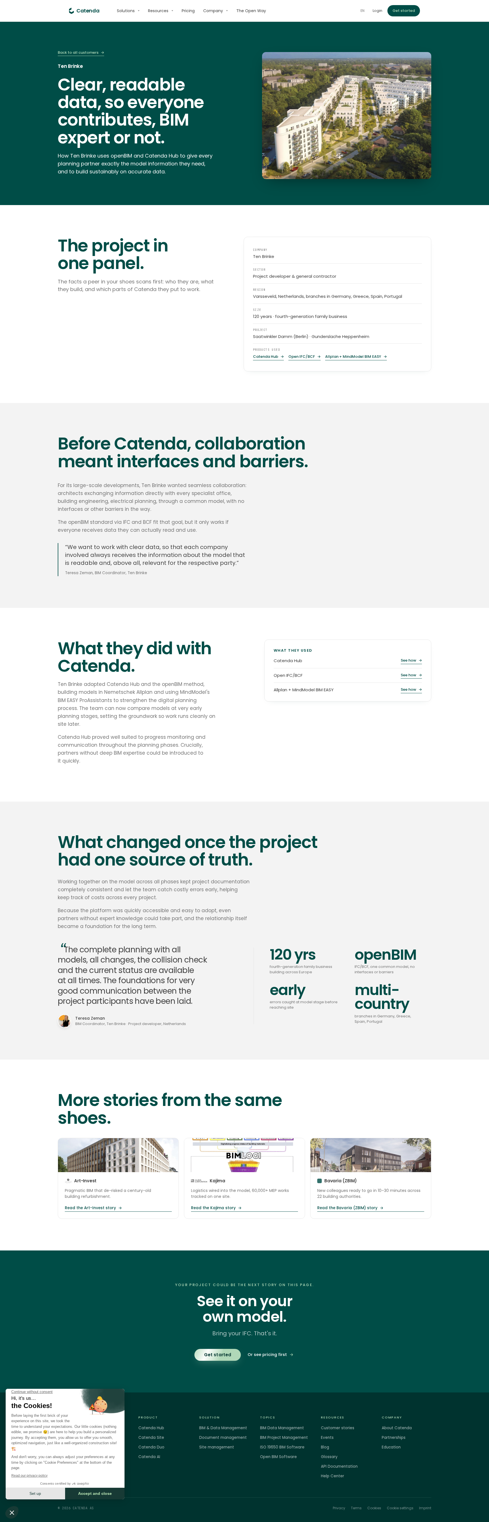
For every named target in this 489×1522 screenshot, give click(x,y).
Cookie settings (400, 1508)
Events (327, 1437)
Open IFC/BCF (304, 356)
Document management (223, 1437)
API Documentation (339, 1466)
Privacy (339, 1508)
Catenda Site (151, 1437)
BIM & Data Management (223, 1428)
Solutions (126, 11)
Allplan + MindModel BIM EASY (356, 356)
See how (411, 660)
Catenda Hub (268, 356)
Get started (404, 10)
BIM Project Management (284, 1437)
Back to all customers (81, 52)
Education (391, 1447)
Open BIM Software (278, 1456)
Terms (356, 1508)
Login (377, 10)
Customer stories (337, 1428)
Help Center (332, 1476)
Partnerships (394, 1437)
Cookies (374, 1508)
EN (363, 10)
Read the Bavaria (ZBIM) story (350, 1208)
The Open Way (251, 11)
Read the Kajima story (216, 1208)
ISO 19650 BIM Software (282, 1447)
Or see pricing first (270, 1354)
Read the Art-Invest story (93, 1208)
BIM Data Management (282, 1428)
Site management (216, 1447)
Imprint (425, 1508)
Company (213, 11)
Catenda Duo (151, 1447)
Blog (325, 1447)
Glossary (329, 1456)
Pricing (188, 11)
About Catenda (397, 1428)
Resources (158, 11)
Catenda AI (149, 1456)
